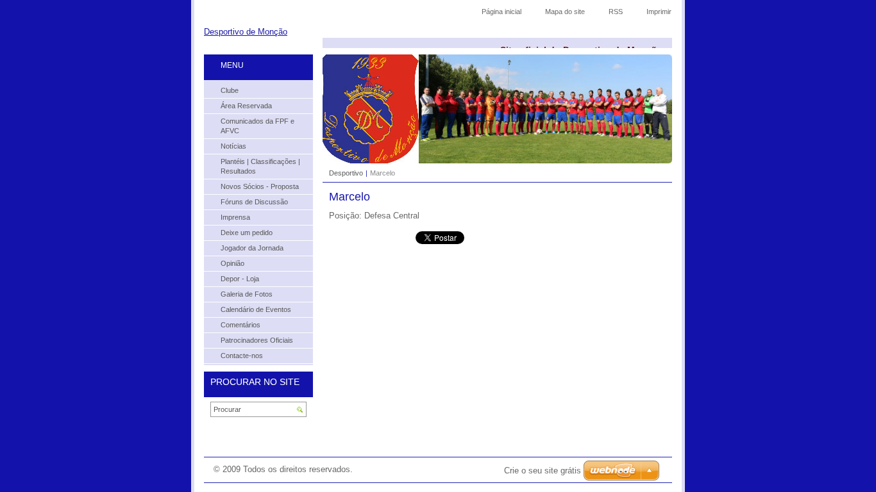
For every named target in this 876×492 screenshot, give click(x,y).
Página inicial (501, 11)
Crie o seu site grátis (542, 470)
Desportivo (346, 173)
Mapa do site (565, 11)
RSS (616, 11)
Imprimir (658, 11)
